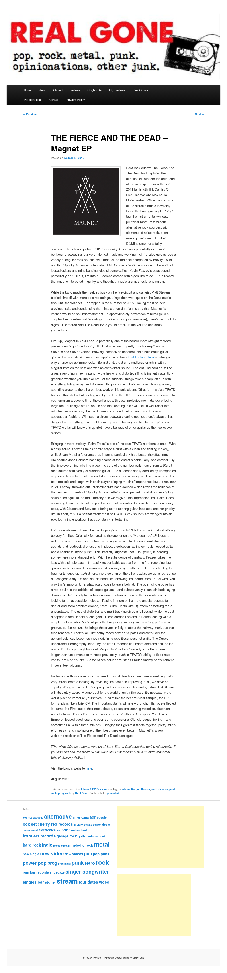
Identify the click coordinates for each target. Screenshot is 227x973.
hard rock (32, 845)
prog (61, 793)
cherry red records (55, 824)
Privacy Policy (75, 99)
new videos (74, 853)
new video (52, 853)
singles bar (33, 882)
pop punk (101, 853)
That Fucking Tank (141, 357)
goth (81, 836)
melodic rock (81, 845)
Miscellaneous (33, 99)
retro (90, 863)
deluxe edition (92, 825)
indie (47, 844)
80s (30, 817)
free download (78, 830)
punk (78, 862)
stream (67, 881)
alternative (129, 789)
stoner (50, 882)
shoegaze (57, 872)
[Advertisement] (160, 837)
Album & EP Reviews (66, 90)
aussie (102, 817)
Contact (54, 99)
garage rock (67, 836)
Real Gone (81, 793)
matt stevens (159, 789)
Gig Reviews (117, 90)
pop (88, 853)
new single (31, 854)
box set (30, 824)
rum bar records (36, 872)
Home (27, 90)
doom (106, 825)
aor (93, 817)
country (78, 824)
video (104, 882)
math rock (143, 789)
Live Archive (140, 90)
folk (65, 830)
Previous (30, 114)
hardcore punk (96, 836)
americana (81, 817)
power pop (35, 863)
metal (102, 844)
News (42, 90)
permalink (113, 793)
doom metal (30, 830)
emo (59, 830)
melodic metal (61, 845)
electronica (47, 830)
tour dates (88, 882)
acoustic (38, 817)
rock (68, 793)
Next (199, 114)
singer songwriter (87, 871)
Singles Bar (94, 90)
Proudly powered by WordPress (124, 957)
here (89, 768)
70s (25, 817)
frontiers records (39, 836)
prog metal (64, 863)
